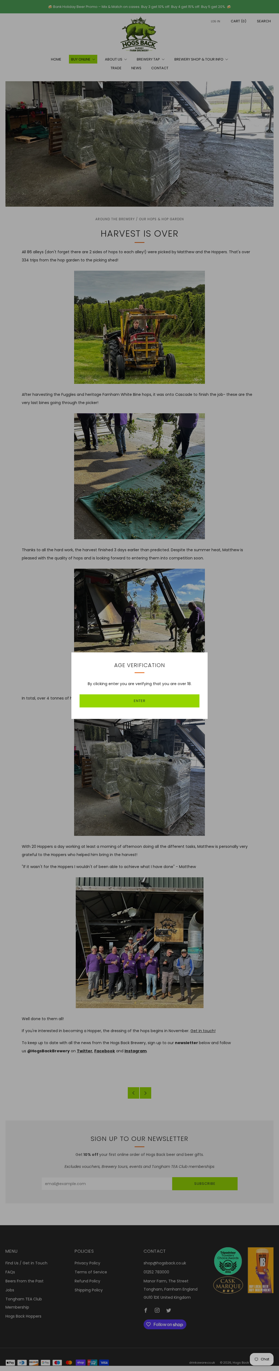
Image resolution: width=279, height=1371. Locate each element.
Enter (139, 700)
